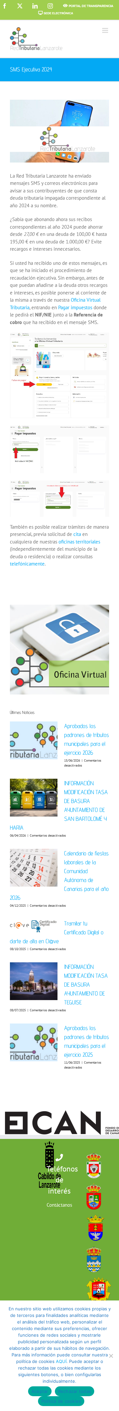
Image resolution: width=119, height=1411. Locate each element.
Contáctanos (59, 1205)
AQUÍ (61, 1361)
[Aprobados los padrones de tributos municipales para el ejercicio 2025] (34, 1042)
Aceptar (39, 1391)
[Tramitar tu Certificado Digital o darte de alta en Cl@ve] (34, 926)
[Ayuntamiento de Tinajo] (97, 1275)
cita (77, 534)
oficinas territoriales (79, 542)
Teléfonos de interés (62, 1180)
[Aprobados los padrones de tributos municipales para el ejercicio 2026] (34, 740)
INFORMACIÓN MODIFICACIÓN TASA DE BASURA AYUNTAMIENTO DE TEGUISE (86, 984)
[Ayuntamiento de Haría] (92, 1182)
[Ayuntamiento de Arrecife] (94, 1213)
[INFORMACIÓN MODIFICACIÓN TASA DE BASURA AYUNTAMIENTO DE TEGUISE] (34, 981)
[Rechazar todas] (110, 1355)
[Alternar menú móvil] (105, 30)
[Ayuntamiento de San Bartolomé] (92, 1150)
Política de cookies (61, 1401)
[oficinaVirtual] (59, 607)
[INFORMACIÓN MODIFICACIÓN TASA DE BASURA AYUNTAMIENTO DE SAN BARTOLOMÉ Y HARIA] (34, 798)
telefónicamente (27, 564)
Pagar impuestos (75, 307)
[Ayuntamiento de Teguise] (92, 1244)
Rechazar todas (74, 1391)
